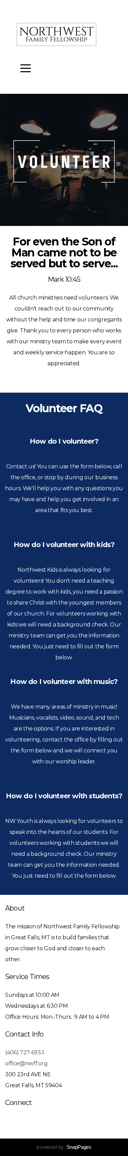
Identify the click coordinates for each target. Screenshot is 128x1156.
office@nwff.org (26, 1063)
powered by (64, 1147)
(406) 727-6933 (24, 1052)
